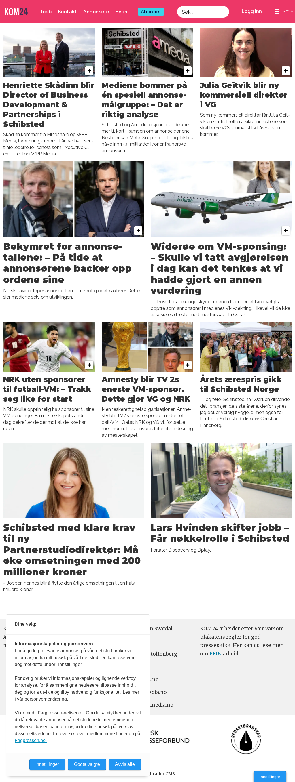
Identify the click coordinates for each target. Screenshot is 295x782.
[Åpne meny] (284, 11)
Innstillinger (270, 776)
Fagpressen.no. (31, 740)
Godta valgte (87, 764)
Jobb (46, 11)
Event (123, 11)
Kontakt (67, 11)
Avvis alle (125, 764)
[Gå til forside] (16, 11)
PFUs (215, 654)
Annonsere (96, 11)
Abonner (151, 11)
